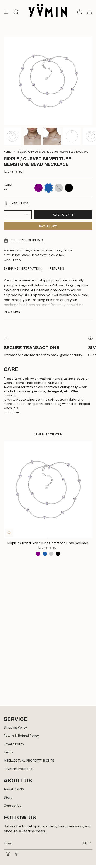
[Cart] (89, 12)
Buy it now (48, 226)
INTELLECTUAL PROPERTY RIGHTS (29, 760)
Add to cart (63, 215)
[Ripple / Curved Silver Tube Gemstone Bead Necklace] (48, 489)
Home (7, 151)
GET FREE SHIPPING (27, 240)
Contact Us (12, 805)
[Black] (58, 554)
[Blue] (45, 554)
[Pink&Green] (51, 554)
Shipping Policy (15, 727)
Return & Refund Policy (21, 735)
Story (8, 797)
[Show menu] (6, 12)
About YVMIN (14, 789)
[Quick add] (9, 533)
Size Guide (19, 203)
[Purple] (38, 554)
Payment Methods (18, 769)
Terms (8, 752)
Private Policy (14, 744)
